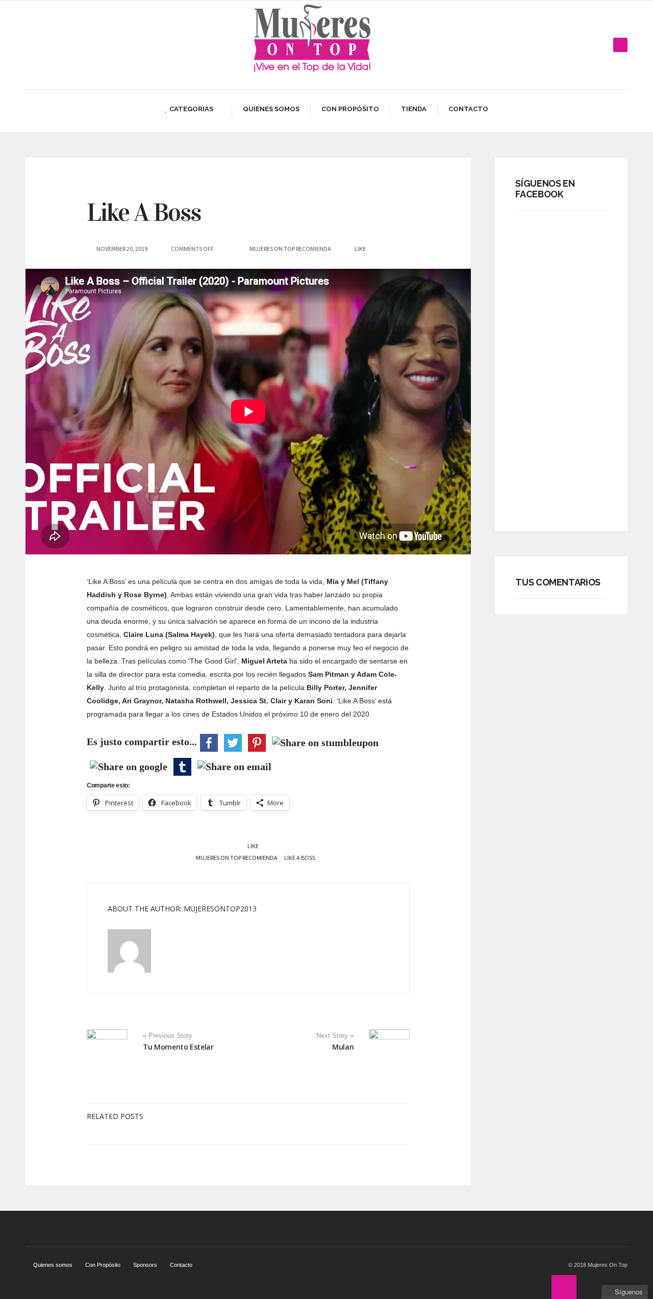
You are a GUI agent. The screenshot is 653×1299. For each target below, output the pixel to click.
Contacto (468, 109)
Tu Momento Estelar (178, 1047)
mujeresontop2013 (220, 908)
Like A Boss (143, 212)
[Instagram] (604, 45)
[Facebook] (573, 45)
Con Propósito (350, 109)
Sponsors (145, 1265)
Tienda (413, 109)
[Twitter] (589, 45)
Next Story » (335, 1035)
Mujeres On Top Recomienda (290, 248)
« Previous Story (167, 1035)
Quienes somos (271, 109)
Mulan (343, 1047)
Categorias (191, 109)
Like (252, 846)
